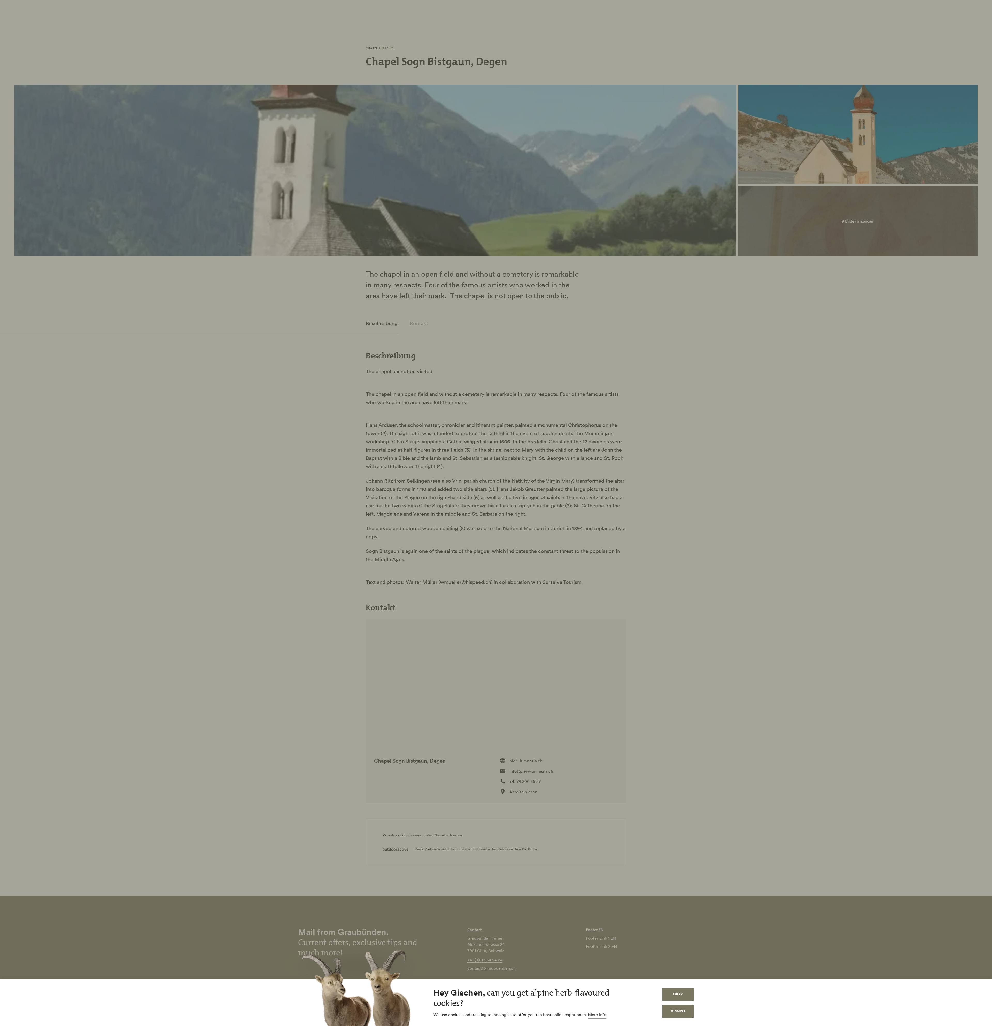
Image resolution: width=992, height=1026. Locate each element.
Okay (678, 994)
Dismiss (678, 1011)
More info (597, 1014)
